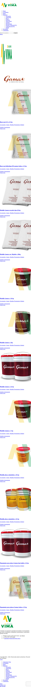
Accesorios (8, 16)
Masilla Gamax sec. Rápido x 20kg (10, 254)
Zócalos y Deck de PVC (11, 25)
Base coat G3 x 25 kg (6, 122)
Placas (7, 18)
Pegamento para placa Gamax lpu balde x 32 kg (14, 563)
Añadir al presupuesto (5, 127)
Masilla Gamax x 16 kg (7, 298)
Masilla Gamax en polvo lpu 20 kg (10, 210)
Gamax (7, 124)
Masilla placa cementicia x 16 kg (9, 475)
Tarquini (8, 22)
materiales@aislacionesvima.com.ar (12, 638)
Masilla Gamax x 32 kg (7, 386)
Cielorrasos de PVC (10, 26)
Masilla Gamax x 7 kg (6, 431)
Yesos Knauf (9, 21)
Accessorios (2, 124)
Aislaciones (8, 17)
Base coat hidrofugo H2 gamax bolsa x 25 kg (13, 166)
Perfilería (8, 20)
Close (1, 659)
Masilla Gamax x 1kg (6, 342)
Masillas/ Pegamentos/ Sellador (17, 124)
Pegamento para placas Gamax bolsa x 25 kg (13, 607)
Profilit (7, 27)
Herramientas (9, 24)
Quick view (2, 128)
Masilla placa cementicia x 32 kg (9, 519)
